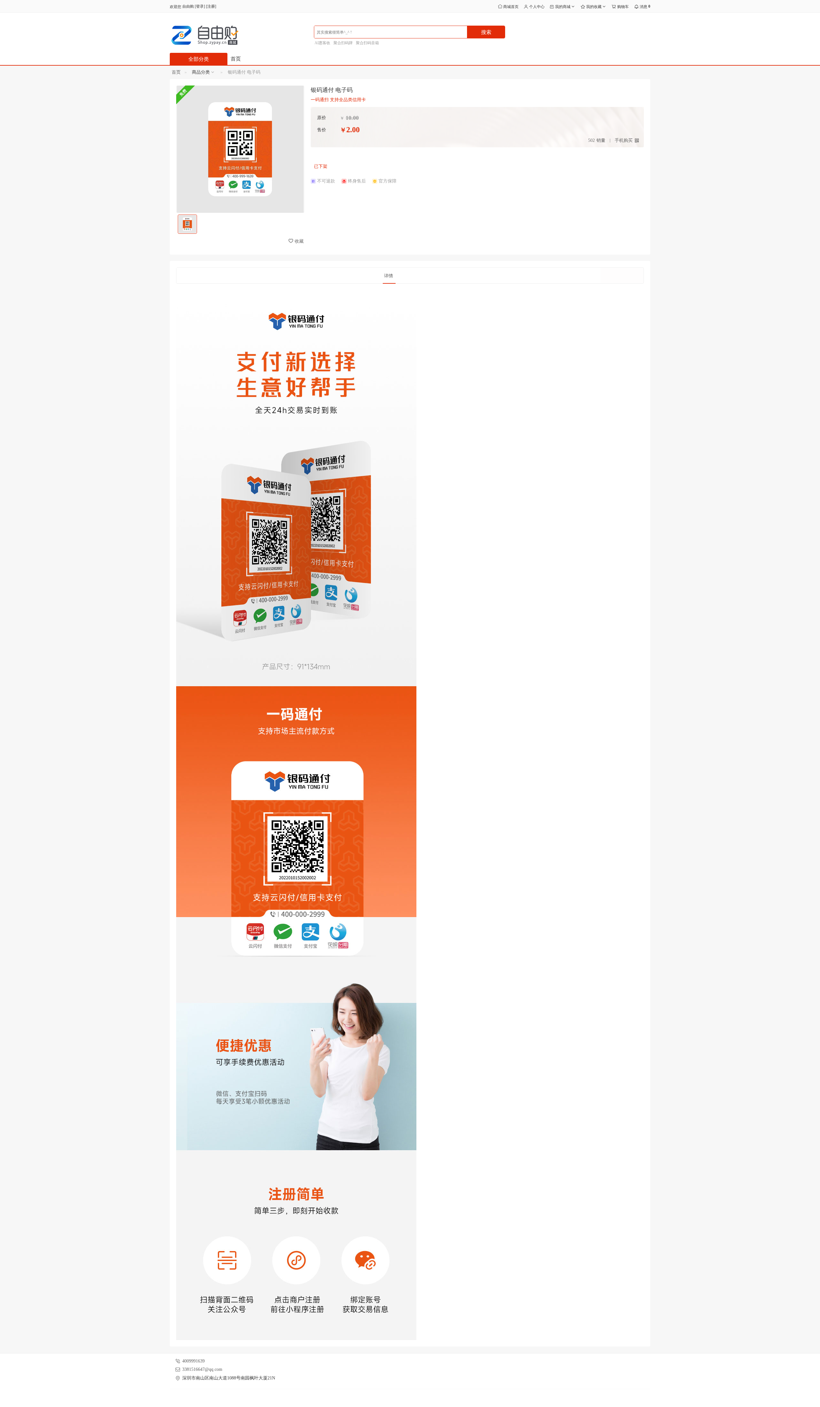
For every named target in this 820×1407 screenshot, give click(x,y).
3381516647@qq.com (202, 1369)
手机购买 (624, 140)
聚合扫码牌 (343, 43)
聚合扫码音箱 (367, 43)
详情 (388, 275)
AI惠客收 (322, 43)
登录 (200, 6)
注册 (211, 6)
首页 (236, 58)
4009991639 (193, 1361)
